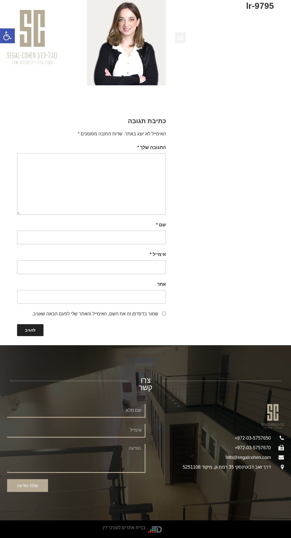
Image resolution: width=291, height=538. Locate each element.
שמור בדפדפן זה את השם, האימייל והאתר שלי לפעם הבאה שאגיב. (95, 313)
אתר (161, 284)
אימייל (158, 254)
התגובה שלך (151, 147)
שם (161, 224)
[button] (7, 35)
